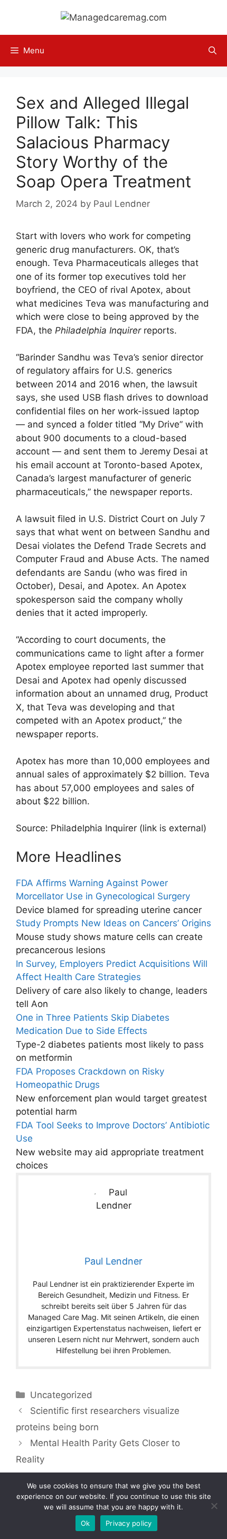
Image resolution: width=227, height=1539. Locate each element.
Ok (85, 1523)
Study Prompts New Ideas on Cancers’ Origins (113, 923)
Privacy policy (129, 1523)
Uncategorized (61, 1395)
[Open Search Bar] (212, 50)
